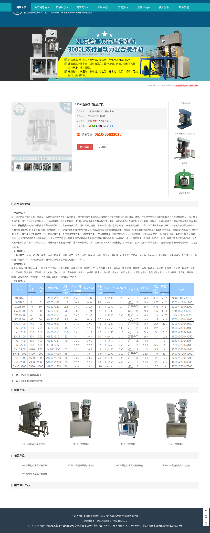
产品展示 (61, 7)
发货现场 (164, 7)
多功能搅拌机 (184, 193)
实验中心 (103, 7)
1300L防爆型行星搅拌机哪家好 (128, 465)
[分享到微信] (93, 126)
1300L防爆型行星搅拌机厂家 (33, 465)
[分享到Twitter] (104, 126)
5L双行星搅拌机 (128, 444)
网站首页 (21, 7)
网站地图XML (120, 520)
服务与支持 (143, 7)
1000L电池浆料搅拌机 (32, 381)
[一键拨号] (206, 510)
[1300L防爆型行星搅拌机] (184, 119)
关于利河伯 (40, 7)
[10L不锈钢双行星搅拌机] (33, 418)
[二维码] (206, 516)
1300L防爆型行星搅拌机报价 (81, 465)
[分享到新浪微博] (90, 126)
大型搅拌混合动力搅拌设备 (186, 85)
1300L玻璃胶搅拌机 (31, 375)
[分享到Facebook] (97, 126)
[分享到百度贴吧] (108, 126)
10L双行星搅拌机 (81, 444)
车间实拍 (123, 7)
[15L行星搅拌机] (176, 418)
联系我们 (184, 7)
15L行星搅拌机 (176, 444)
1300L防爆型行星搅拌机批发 (176, 465)
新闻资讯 (81, 7)
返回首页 (102, 147)
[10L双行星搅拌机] (81, 418)
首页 (160, 85)
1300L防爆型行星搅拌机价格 (33, 473)
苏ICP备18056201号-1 (105, 525)
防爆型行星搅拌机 (96, 116)
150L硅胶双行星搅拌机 (184, 133)
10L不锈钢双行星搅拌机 (33, 444)
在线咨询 (84, 147)
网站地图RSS (104, 520)
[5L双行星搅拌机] (129, 418)
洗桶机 (184, 163)
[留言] (206, 523)
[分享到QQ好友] (100, 126)
